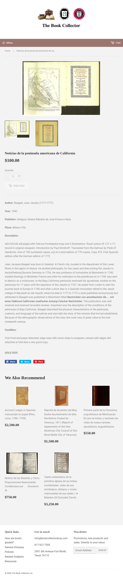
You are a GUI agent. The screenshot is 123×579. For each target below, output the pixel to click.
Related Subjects (14, 556)
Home (7, 51)
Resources (10, 561)
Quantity (9, 170)
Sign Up (102, 550)
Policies (9, 551)
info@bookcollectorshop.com (51, 538)
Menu (9, 42)
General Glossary (14, 547)
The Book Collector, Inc (22, 573)
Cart (118, 42)
